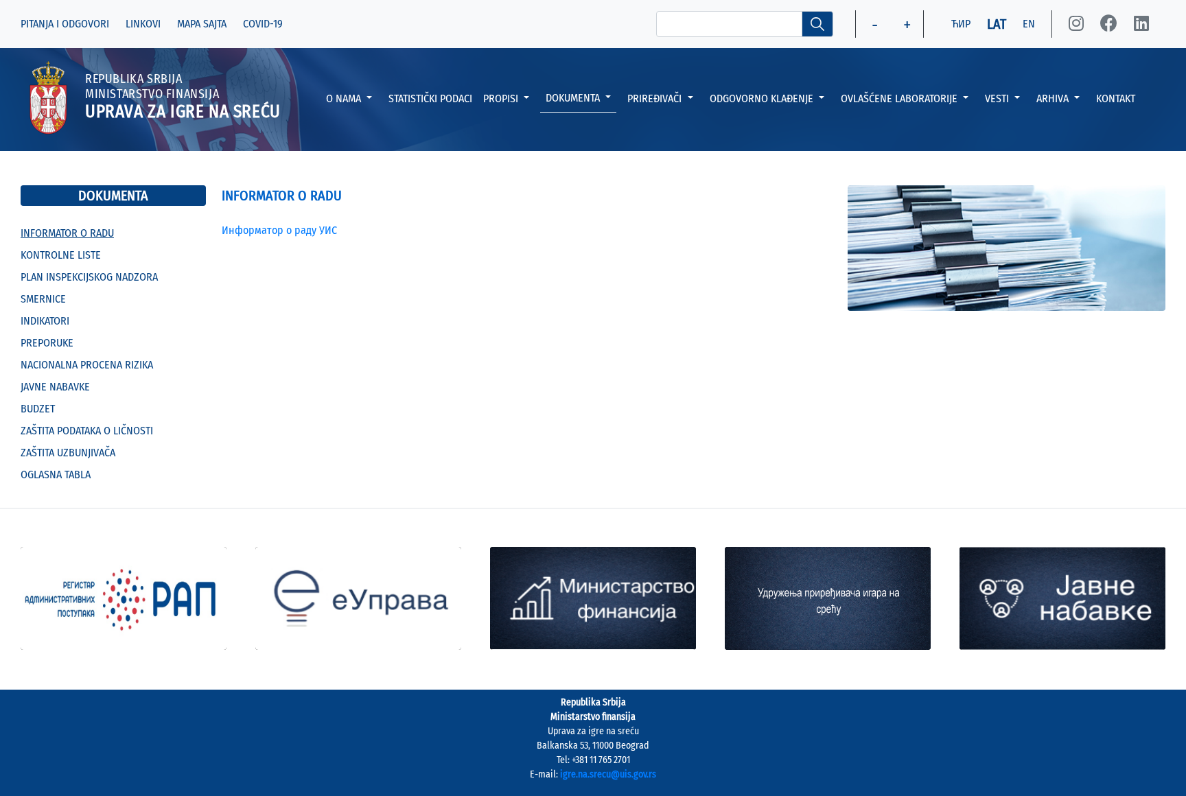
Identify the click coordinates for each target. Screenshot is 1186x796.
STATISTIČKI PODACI (430, 98)
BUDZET (38, 408)
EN (1029, 23)
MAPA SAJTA (201, 23)
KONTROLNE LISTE (61, 254)
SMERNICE (43, 298)
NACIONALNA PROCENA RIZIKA (87, 364)
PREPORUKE (47, 342)
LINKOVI (143, 23)
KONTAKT (1115, 98)
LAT (996, 24)
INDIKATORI (45, 320)
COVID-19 (263, 23)
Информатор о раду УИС (279, 230)
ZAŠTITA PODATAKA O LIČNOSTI (87, 430)
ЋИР (960, 23)
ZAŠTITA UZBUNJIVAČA (68, 452)
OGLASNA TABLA (56, 474)
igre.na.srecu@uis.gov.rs (608, 774)
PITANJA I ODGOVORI (65, 23)
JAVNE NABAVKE (55, 386)
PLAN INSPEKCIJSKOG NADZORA (89, 276)
